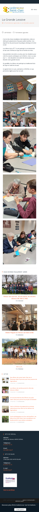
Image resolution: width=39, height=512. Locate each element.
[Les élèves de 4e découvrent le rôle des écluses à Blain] (5, 390)
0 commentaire (20, 383)
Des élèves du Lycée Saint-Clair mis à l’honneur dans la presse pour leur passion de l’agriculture (23, 379)
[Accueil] (2, 23)
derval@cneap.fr (8, 450)
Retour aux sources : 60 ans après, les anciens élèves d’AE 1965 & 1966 (20, 297)
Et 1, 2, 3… (20, 367)
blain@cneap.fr (7, 470)
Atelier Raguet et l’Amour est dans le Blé (19, 332)
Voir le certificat (9, 490)
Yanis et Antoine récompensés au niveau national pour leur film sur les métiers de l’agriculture (22, 408)
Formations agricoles (21, 32)
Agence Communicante (29, 500)
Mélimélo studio (19, 501)
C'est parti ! (21, 509)
